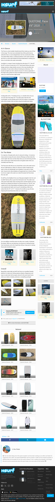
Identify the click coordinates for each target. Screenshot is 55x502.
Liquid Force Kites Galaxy (26, 342)
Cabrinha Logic (6, 427)
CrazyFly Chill (5, 359)
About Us (40, 485)
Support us (29, 312)
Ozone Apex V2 (24, 410)
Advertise (48, 471)
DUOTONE (42, 85)
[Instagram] (9, 486)
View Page (42, 90)
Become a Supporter (40, 475)
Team (47, 478)
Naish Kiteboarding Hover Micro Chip (28, 376)
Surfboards (42, 222)
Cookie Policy (49, 484)
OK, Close (50, 495)
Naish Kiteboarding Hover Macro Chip (9, 393)
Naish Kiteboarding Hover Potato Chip (28, 393)
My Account (41, 471)
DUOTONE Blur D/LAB (46, 186)
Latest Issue (41, 482)
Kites (41, 171)
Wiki (47, 481)
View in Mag (12, 90)
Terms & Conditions (48, 492)
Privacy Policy (49, 488)
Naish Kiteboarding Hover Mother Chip (9, 410)
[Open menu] (53, 11)
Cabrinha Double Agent (26, 359)
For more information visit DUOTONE (19, 323)
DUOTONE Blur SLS (45, 237)
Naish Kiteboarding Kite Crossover (28, 427)
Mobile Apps (49, 474)
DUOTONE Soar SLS (7, 342)
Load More (46, 280)
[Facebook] (2, 486)
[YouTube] (12, 486)
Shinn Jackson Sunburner (8, 376)
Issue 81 (14, 318)
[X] (5, 486)
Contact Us (40, 488)
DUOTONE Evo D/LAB (46, 133)
